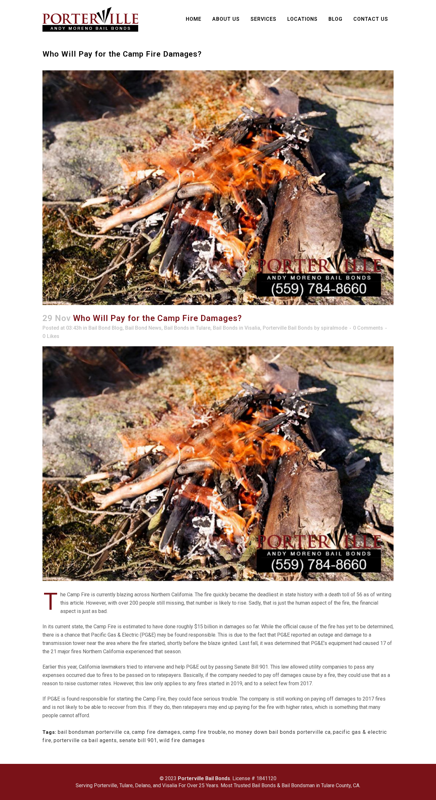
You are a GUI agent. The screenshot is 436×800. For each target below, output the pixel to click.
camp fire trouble (204, 732)
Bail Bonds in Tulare (187, 328)
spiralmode (334, 328)
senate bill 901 (138, 740)
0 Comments (368, 328)
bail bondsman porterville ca (94, 732)
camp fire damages (156, 732)
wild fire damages (182, 740)
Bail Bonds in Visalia (236, 328)
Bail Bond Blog (105, 328)
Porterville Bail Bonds (288, 328)
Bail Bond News (143, 328)
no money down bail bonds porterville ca (279, 732)
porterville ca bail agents (85, 740)
